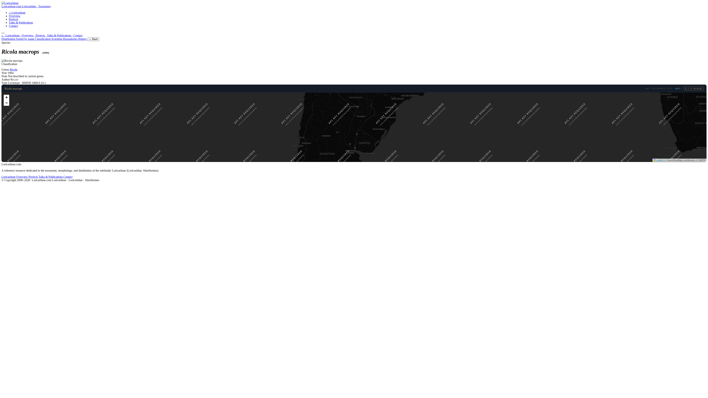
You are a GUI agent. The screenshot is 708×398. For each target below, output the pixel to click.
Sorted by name (25, 39)
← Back (93, 39)
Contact (13, 25)
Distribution (8, 39)
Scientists (57, 39)
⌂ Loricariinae (10, 35)
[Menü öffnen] (2, 33)
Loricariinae (17, 12)
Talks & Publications (21, 22)
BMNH (27, 82)
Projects (13, 19)
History (83, 39)
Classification (43, 39)
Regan (14, 79)
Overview (14, 16)
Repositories (70, 39)
